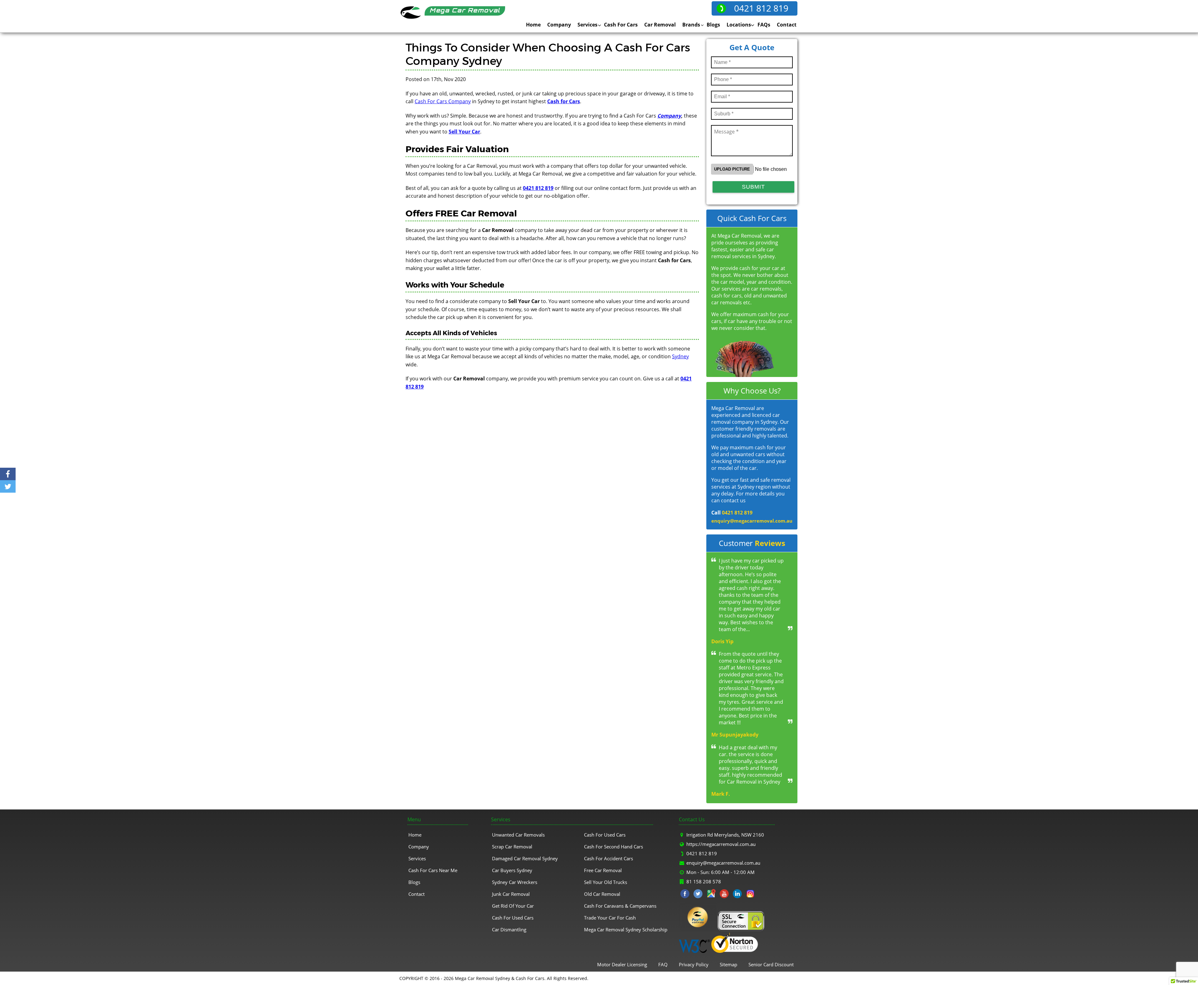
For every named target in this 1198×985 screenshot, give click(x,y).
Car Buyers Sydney (512, 870)
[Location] (711, 895)
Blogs (713, 24)
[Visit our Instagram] (750, 895)
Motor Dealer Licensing (622, 964)
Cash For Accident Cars (608, 858)
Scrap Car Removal (512, 846)
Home (533, 24)
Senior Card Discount (771, 964)
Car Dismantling (509, 929)
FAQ (663, 964)
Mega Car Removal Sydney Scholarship (625, 929)
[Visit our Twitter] (698, 895)
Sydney (680, 356)
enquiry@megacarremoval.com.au (751, 521)
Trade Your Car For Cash (610, 918)
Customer (752, 543)
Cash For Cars (621, 24)
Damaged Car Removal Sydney (525, 858)
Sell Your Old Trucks (605, 882)
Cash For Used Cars (512, 918)
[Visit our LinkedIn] (737, 895)
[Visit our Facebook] (685, 895)
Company (559, 24)
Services (587, 24)
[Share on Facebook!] (8, 474)
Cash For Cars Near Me (432, 870)
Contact (786, 24)
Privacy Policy (694, 964)
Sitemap (728, 964)
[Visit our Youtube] (724, 895)
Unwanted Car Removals (518, 835)
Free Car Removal (603, 870)
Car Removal (660, 24)
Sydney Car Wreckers (514, 882)
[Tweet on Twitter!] (8, 486)
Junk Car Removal (511, 894)
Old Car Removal (602, 894)
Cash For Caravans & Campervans (620, 906)
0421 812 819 (761, 8)
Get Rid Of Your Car (513, 906)
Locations (739, 24)
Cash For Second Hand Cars (613, 846)
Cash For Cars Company (443, 101)
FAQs (763, 24)
